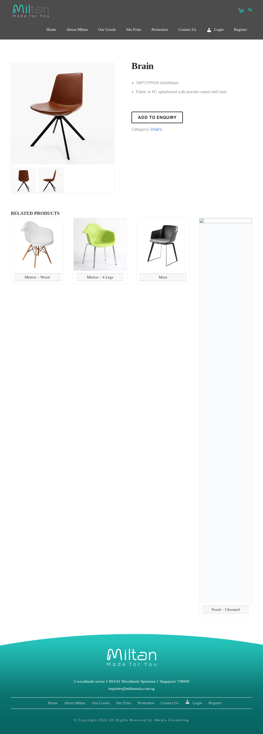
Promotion (160, 29)
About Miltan (77, 29)
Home (51, 29)
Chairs (156, 129)
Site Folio (133, 29)
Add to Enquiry (157, 117)
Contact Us (187, 29)
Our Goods (107, 29)
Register (240, 29)
